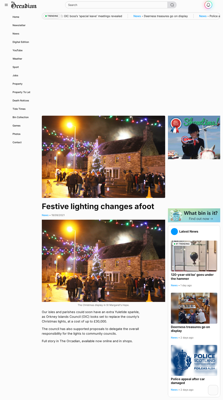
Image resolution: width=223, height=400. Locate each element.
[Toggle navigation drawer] (6, 4)
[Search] (172, 4)
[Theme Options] (216, 4)
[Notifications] (208, 4)
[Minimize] (216, 387)
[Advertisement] (194, 184)
